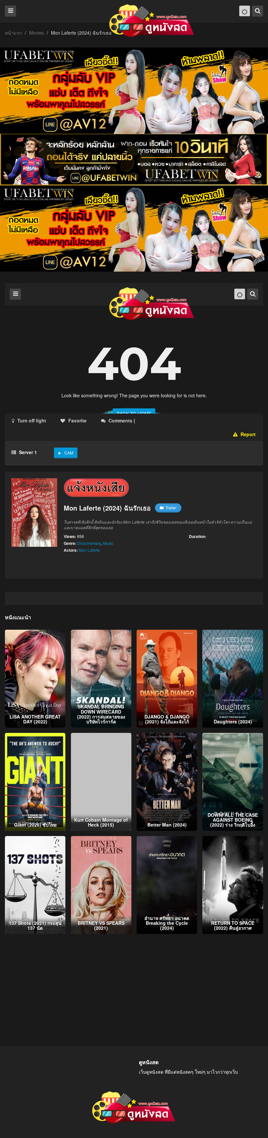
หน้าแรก (13, 32)
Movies (36, 32)
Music (108, 543)
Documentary (89, 543)
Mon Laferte (89, 550)
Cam (68, 452)
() (175, 420)
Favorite (77, 420)
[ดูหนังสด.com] (152, 20)
